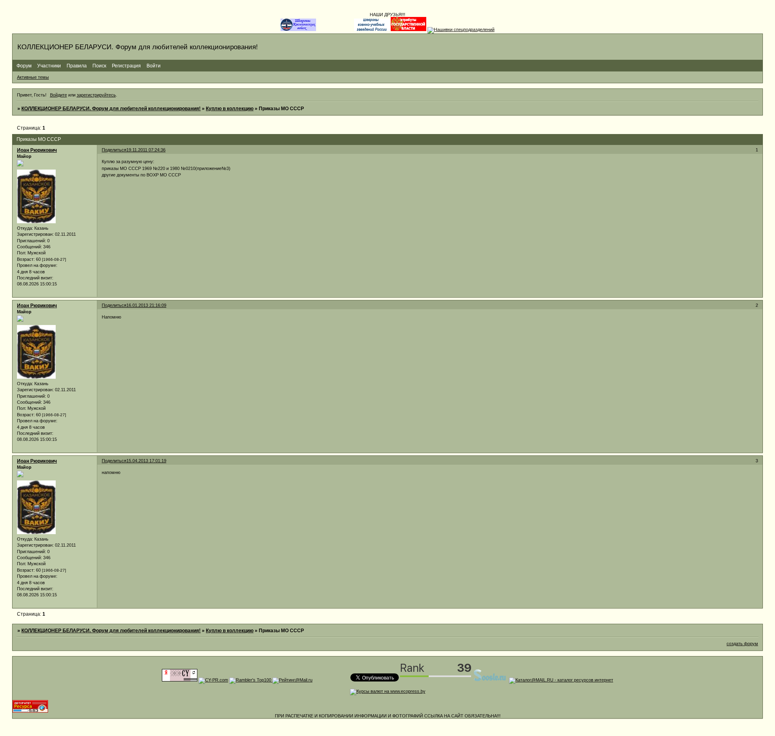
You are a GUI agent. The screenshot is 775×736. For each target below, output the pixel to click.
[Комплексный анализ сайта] (30, 711)
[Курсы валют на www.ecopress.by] (387, 691)
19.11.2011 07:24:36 (145, 149)
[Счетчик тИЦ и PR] (179, 679)
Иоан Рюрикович (37, 150)
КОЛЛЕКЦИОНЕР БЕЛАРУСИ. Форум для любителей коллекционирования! (111, 108)
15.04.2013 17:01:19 (146, 460)
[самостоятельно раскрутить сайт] (490, 679)
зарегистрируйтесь (96, 94)
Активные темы (33, 77)
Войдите (58, 94)
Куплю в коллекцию (229, 108)
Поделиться (114, 149)
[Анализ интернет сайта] (213, 679)
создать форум (742, 643)
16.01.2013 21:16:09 (146, 305)
